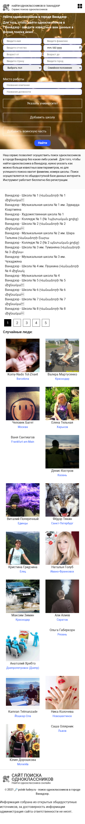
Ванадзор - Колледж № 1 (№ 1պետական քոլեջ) (41, 219)
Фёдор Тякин (62, 521)
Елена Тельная (62, 425)
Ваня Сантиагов (23, 439)
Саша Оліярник (62, 728)
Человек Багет (23, 425)
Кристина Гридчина (22, 569)
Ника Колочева (62, 714)
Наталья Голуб (62, 569)
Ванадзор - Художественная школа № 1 (34, 214)
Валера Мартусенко (62, 376)
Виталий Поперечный (23, 521)
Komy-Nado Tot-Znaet (23, 376)
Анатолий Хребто (22, 665)
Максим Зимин (22, 617)
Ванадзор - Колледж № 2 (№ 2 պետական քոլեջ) (42, 242)
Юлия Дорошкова (23, 762)
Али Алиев (62, 617)
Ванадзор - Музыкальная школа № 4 (32, 275)
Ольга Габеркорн (62, 632)
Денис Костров (62, 473)
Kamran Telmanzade (22, 714)
